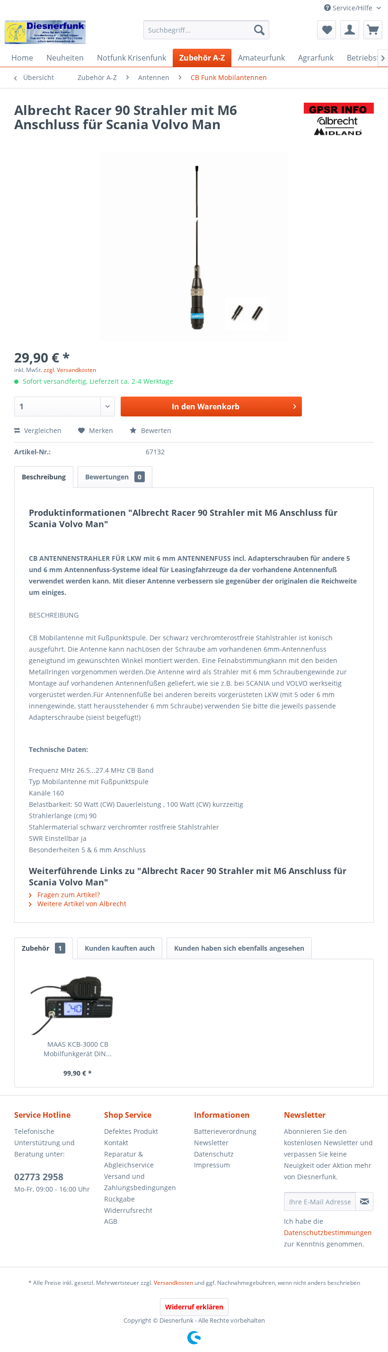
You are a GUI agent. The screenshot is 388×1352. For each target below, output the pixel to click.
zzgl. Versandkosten (70, 370)
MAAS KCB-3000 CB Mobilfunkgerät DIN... (78, 1049)
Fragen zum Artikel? (67, 894)
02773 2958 (38, 1177)
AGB (110, 1221)
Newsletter (211, 1142)
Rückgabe (119, 1198)
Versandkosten (173, 1283)
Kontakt (116, 1142)
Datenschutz (214, 1153)
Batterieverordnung (225, 1131)
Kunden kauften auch (120, 948)
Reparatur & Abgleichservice (129, 1159)
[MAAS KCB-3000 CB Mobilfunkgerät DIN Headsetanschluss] (77, 1002)
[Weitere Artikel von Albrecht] (339, 119)
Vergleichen (42, 430)
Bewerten (155, 430)
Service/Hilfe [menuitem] (352, 7)
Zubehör (42, 948)
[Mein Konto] (349, 29)
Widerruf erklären (194, 1306)
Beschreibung (44, 476)
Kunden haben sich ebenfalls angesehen (239, 948)
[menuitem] (206, 29)
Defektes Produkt (131, 1131)
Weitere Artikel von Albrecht (80, 903)
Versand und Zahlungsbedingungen (140, 1182)
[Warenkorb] (372, 29)
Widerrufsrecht (128, 1210)
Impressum (212, 1164)
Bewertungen (113, 476)
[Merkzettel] (326, 29)
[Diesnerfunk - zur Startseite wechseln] (45, 32)
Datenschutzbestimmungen (328, 1232)
